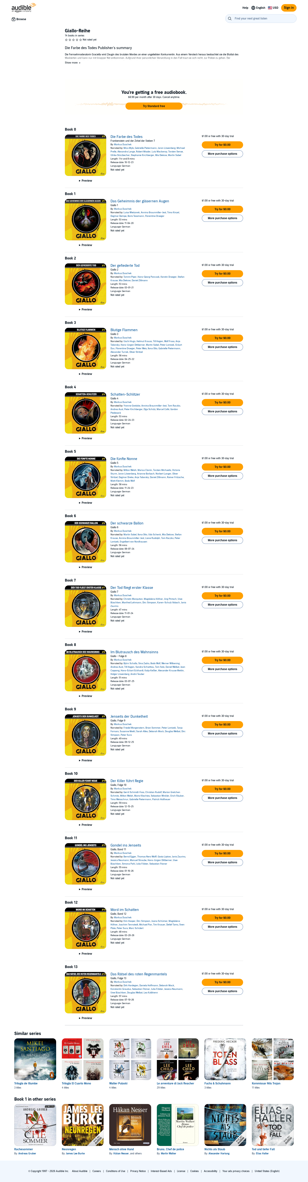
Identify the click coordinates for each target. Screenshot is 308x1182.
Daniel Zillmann (140, 280)
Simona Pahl (128, 863)
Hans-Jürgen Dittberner (133, 345)
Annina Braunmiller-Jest (153, 212)
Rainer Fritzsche (175, 477)
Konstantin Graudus (121, 989)
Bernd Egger (130, 856)
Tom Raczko (174, 405)
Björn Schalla (130, 663)
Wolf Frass (169, 341)
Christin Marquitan (133, 599)
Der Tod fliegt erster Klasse (132, 588)
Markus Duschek (123, 144)
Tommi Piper (130, 277)
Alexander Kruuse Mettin (171, 670)
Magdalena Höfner (153, 599)
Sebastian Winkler (160, 795)
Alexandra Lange (126, 151)
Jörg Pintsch (170, 599)
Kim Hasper (129, 921)
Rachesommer (23, 1149)
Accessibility (210, 1171)
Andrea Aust (117, 409)
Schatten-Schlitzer (125, 394)
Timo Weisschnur (119, 799)
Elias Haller (262, 1153)
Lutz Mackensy (159, 151)
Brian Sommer (153, 727)
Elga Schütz (150, 409)
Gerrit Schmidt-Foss (134, 792)
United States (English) (267, 1171)
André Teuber (137, 674)
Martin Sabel (174, 155)
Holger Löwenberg (120, 674)
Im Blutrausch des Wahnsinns (134, 652)
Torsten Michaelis (162, 470)
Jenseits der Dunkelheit (129, 716)
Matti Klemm (117, 480)
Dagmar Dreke (126, 477)
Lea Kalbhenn (151, 992)
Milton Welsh (130, 470)
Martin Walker (168, 1153)
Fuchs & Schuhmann (217, 1083)
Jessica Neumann (120, 860)
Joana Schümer (159, 921)
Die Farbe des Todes (127, 137)
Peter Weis (141, 348)
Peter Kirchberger (133, 409)
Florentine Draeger (154, 216)
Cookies (194, 1171)
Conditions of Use (115, 1171)
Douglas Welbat (172, 731)
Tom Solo (160, 667)
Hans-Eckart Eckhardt (132, 670)
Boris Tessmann (136, 216)
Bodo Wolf (130, 480)
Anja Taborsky (142, 477)
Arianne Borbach (146, 473)
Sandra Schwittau (144, 667)
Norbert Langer (163, 473)
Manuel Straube (138, 860)
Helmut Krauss (144, 341)
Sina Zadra (143, 663)
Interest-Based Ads (161, 1171)
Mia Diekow (161, 155)
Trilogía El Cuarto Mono (76, 1083)
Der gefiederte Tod (125, 266)
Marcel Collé (163, 409)
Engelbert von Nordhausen (133, 541)
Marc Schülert (136, 928)
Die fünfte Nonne (124, 459)
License (181, 1171)
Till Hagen (158, 341)
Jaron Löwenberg (167, 148)
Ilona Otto (152, 348)
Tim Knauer (159, 924)
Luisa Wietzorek (132, 212)
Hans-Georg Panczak (149, 277)
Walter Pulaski (118, 1083)
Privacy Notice (138, 1171)
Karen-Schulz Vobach (168, 602)
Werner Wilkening (170, 663)
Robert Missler (143, 151)
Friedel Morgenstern (134, 727)
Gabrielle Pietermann (146, 148)
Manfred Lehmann (131, 602)
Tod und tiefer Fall (263, 1149)
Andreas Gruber (27, 1153)
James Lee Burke (75, 1153)
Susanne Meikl (127, 731)
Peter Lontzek (167, 345)
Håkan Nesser (121, 1153)
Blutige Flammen (124, 330)
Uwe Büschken (118, 992)
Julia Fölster (142, 863)
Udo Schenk (154, 534)
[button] (73, 62)
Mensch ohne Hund (121, 1149)
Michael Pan (145, 924)
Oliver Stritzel (136, 352)
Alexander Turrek (119, 352)
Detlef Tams (172, 924)
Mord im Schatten (125, 910)
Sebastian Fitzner (158, 863)
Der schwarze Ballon (127, 523)
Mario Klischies (142, 795)
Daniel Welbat (172, 667)
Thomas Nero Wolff (147, 856)
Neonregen (69, 1149)
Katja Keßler (151, 670)
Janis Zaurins (178, 856)
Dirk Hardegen (131, 985)
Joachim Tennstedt (128, 924)
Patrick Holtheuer (161, 799)
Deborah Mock (156, 731)
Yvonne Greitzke (132, 405)
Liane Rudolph (152, 538)
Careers (97, 1171)
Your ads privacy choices (236, 1171)
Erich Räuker (177, 795)
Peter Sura (126, 735)
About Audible (79, 1171)
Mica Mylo (129, 148)
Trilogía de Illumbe (26, 1083)
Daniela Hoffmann (148, 985)
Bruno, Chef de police (170, 1149)
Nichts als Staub (214, 1149)
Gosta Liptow (164, 856)
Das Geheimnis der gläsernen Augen (140, 201)
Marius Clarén (145, 470)
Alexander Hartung (219, 1153)
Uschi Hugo (129, 341)
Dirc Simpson (149, 602)
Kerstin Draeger (169, 277)
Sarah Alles (142, 731)
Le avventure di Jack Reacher (175, 1083)
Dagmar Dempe (119, 216)
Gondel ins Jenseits (126, 845)
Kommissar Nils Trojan (266, 1083)
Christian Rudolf (153, 792)
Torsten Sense (175, 151)
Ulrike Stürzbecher (120, 155)
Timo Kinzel (173, 212)
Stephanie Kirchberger (142, 155)
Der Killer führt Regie (127, 781)
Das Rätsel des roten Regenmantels (139, 974)
